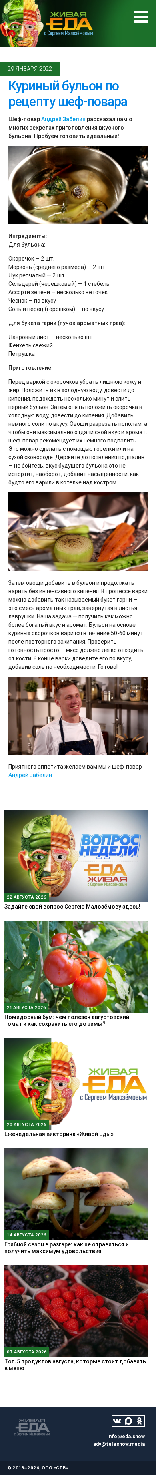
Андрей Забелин (63, 119)
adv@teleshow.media (119, 1444)
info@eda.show (126, 1436)
